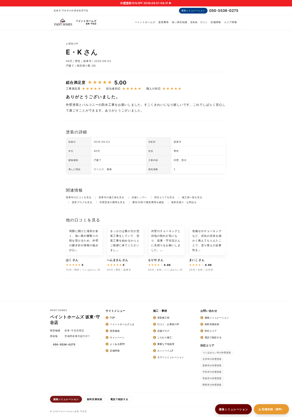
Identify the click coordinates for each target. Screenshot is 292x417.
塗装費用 (163, 22)
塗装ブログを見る (82, 202)
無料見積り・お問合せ (184, 202)
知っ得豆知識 (179, 22)
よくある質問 (117, 344)
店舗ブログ (163, 330)
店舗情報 (216, 22)
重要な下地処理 (165, 344)
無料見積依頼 (212, 324)
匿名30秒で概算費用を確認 (148, 202)
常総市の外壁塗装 (212, 378)
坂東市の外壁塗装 (212, 365)
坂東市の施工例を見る (111, 197)
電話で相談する (213, 337)
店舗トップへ (139, 197)
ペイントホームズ (145, 22)
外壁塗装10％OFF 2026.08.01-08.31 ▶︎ (146, 3)
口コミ (204, 22)
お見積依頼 (271, 409)
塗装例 (193, 22)
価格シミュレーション (193, 10)
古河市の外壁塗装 (212, 359)
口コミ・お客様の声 (168, 324)
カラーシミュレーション (170, 357)
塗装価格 (115, 330)
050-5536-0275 (223, 10)
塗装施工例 (163, 317)
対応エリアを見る (164, 197)
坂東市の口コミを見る (78, 197)
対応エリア (211, 330)
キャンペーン (117, 337)
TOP (112, 317)
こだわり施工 (164, 337)
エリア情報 (230, 22)
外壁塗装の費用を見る (112, 202)
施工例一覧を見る (192, 197)
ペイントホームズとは (122, 324)
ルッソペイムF (165, 350)
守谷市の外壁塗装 (212, 371)
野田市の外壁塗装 (212, 384)
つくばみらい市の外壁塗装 (217, 352)
